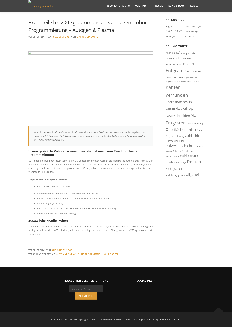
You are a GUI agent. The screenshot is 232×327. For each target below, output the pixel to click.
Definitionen (190, 26)
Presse (158, 6)
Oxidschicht (194, 135)
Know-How (58, 250)
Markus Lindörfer (88, 36)
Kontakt (195, 6)
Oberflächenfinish (181, 129)
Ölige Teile (193, 174)
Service (176, 156)
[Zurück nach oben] (218, 312)
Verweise (189, 36)
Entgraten (176, 70)
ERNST (183, 82)
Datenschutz (130, 319)
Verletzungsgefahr (175, 175)
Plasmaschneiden (175, 140)
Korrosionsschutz (179, 102)
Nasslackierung (194, 123)
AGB (154, 319)
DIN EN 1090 (192, 64)
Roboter (113, 254)
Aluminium (172, 53)
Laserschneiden (178, 115)
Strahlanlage (181, 162)
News (69, 250)
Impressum (145, 319)
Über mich (141, 6)
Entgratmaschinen (173, 82)
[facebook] (137, 287)
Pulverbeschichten (181, 145)
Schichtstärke (189, 151)
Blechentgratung (118, 6)
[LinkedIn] (146, 287)
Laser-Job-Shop (179, 108)
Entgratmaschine (190, 78)
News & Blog (176, 6)
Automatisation (66, 254)
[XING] (154, 287)
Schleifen (169, 156)
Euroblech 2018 (193, 82)
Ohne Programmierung (92, 254)
